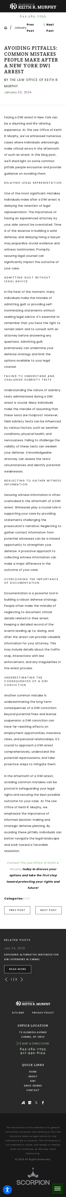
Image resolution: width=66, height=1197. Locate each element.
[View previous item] (6, 980)
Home (33, 1071)
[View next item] (22, 980)
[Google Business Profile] (29, 1102)
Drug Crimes (33, 1085)
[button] (7, 1189)
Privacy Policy (43, 1012)
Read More (17, 969)
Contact (33, 1090)
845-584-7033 (33, 16)
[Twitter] (36, 1102)
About (33, 1076)
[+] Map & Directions (33, 1043)
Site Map (18, 1012)
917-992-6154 (33, 1053)
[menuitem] (33, 1072)
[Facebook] (43, 1102)
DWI (27, 898)
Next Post (48, 910)
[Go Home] (7, 27)
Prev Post (17, 910)
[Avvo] (23, 1102)
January (20, 28)
